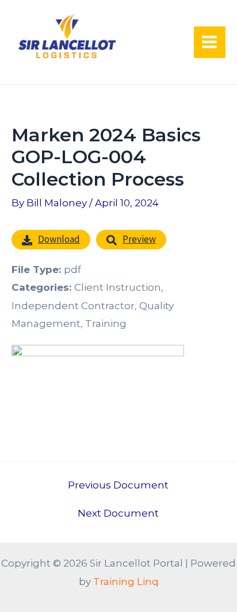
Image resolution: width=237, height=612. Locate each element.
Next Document (118, 513)
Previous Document (118, 485)
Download (59, 239)
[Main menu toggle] (210, 42)
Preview (139, 239)
